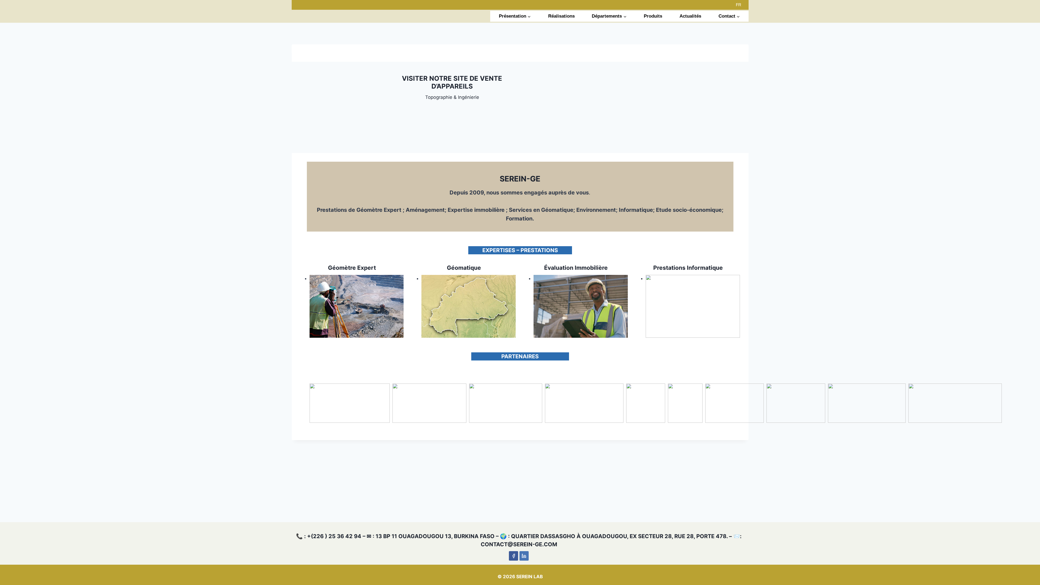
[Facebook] (513, 555)
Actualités (690, 16)
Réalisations (561, 16)
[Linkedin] (524, 555)
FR (738, 4)
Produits (653, 16)
